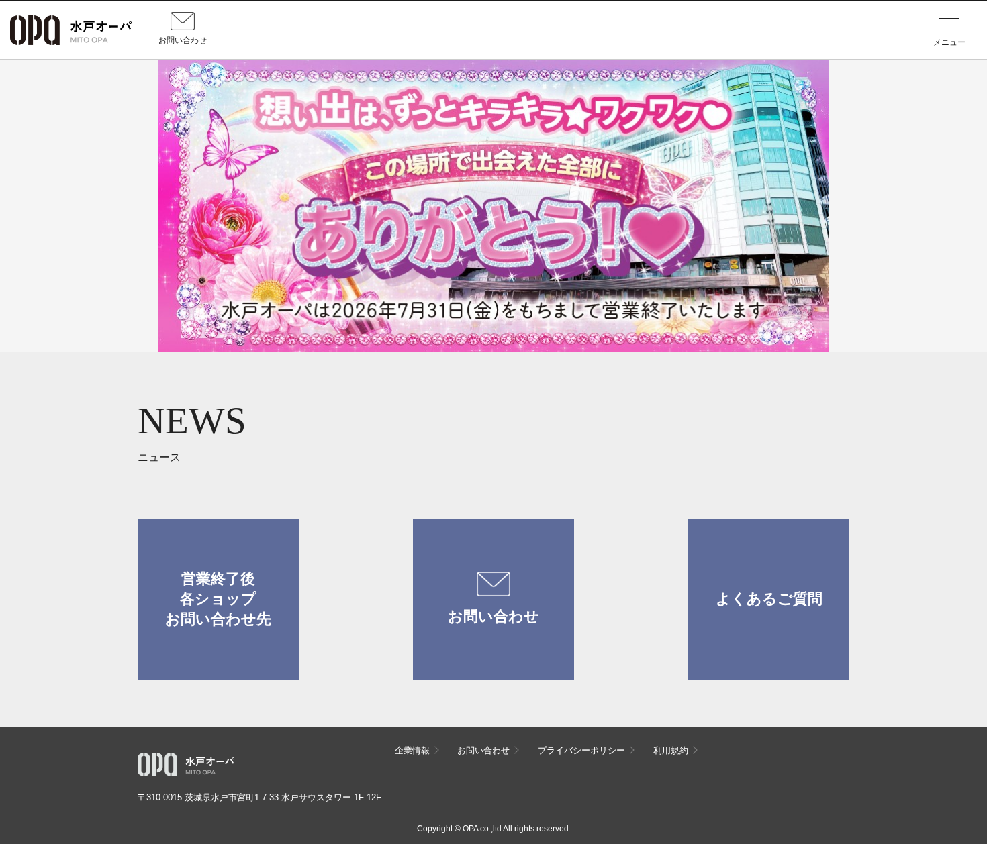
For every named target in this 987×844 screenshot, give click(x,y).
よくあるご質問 (769, 598)
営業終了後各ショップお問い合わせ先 (218, 598)
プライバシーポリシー (581, 750)
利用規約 (670, 750)
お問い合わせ (493, 616)
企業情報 (412, 750)
